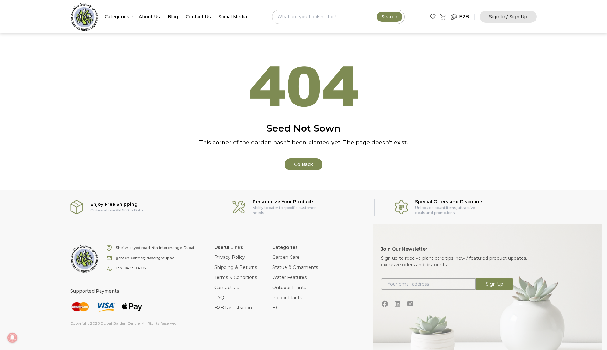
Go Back (303, 164)
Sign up (494, 284)
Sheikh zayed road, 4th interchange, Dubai (155, 248)
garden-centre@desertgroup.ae (145, 258)
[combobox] (338, 17)
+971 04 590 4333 (131, 268)
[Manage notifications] (12, 338)
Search (389, 17)
